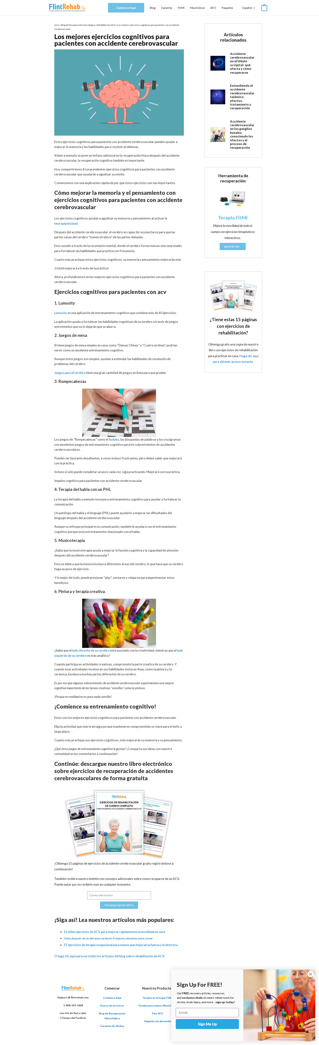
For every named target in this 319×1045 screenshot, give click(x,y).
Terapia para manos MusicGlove (157, 1005)
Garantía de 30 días (112, 1025)
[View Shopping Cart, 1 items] (264, 8)
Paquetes (227, 7)
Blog (153, 7)
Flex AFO (157, 1013)
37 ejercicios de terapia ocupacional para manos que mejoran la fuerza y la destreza (121, 945)
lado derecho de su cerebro (90, 650)
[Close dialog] (310, 974)
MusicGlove (197, 7)
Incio (56, 25)
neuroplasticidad (66, 223)
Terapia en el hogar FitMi (157, 997)
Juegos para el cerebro (69, 373)
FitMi (181, 7)
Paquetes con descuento (157, 1021)
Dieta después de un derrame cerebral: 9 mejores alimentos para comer (108, 938)
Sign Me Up (207, 1024)
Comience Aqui (126, 7)
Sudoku (114, 439)
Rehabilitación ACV (106, 25)
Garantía (166, 7)
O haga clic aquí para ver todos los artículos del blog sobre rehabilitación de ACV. (109, 956)
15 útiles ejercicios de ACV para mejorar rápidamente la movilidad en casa (114, 932)
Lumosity (61, 313)
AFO (213, 7)
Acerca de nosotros (112, 1005)
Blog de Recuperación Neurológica (78, 25)
